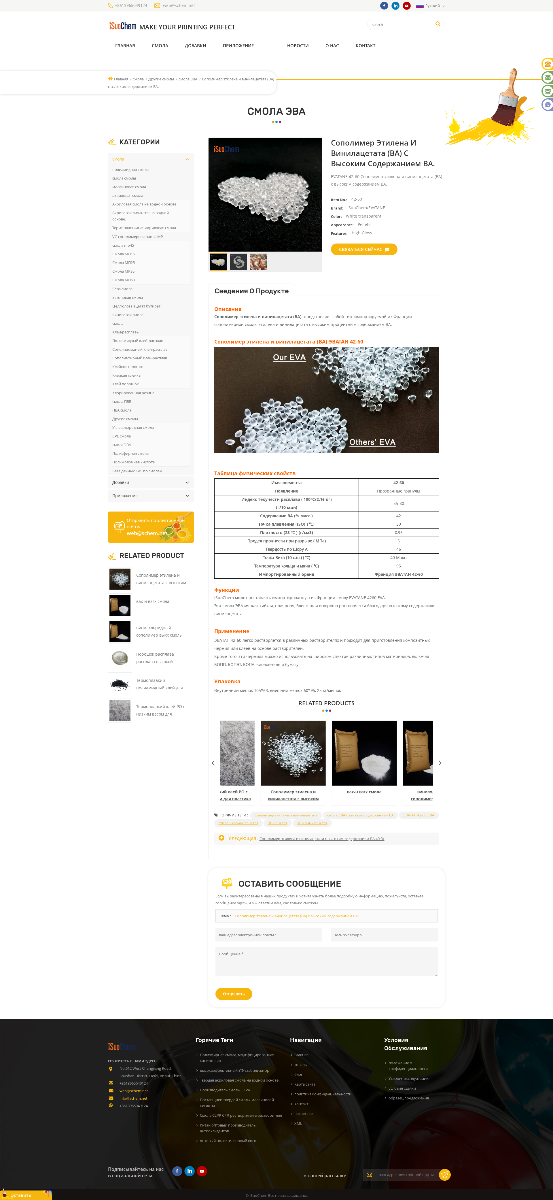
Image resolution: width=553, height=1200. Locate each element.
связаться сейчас (360, 249)
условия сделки (402, 1088)
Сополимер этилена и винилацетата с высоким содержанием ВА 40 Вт (255, 795)
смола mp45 (123, 245)
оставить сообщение (23, 1196)
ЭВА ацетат (277, 822)
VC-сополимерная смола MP (137, 236)
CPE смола (121, 436)
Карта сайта (304, 1084)
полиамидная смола (130, 169)
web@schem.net (179, 5)
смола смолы (124, 178)
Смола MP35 (123, 271)
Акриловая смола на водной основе (144, 204)
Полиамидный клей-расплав (137, 340)
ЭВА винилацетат (312, 822)
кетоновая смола (127, 297)
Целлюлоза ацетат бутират (136, 306)
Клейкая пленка (126, 375)
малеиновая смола (129, 186)
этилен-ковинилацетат (238, 822)
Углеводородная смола (133, 427)
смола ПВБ (121, 401)
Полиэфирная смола (130, 453)
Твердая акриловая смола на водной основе (239, 1080)
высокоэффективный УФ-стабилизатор (234, 1070)
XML (298, 1123)
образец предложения (409, 1098)
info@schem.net (133, 1098)
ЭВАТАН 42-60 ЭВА (418, 815)
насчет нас (303, 1113)
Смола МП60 (123, 279)
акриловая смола (127, 195)
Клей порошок (125, 383)
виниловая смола (127, 314)
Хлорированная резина (133, 392)
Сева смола (122, 288)
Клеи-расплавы (125, 332)
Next (440, 761)
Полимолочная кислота (133, 462)
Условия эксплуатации (409, 1078)
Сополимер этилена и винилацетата (286, 815)
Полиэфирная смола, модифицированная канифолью (237, 1057)
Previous (213, 761)
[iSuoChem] (184, 26)
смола (160, 45)
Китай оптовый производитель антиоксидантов (228, 1127)
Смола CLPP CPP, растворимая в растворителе (241, 1115)
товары (301, 1064)
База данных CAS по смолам (137, 470)
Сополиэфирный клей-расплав (139, 358)
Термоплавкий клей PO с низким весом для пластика (160, 714)
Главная (125, 45)
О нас (332, 45)
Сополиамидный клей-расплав (139, 349)
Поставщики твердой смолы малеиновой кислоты (237, 1102)
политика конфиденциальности (322, 1094)
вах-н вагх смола (326, 792)
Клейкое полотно (127, 366)
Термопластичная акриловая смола (144, 227)
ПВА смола (121, 410)
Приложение (238, 45)
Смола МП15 (123, 253)
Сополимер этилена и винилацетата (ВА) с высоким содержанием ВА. (297, 915)
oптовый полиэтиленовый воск (228, 1140)
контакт (365, 45)
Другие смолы (161, 79)
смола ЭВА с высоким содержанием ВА (360, 815)
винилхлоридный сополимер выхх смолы (397, 795)
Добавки (195, 45)
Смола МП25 (123, 262)
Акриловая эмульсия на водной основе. (140, 216)
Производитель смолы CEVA (225, 1090)
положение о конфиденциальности (408, 1065)
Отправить (234, 994)
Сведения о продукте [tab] (252, 291)
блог (298, 1074)
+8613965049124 (131, 5)
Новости (298, 45)
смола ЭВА (188, 79)
